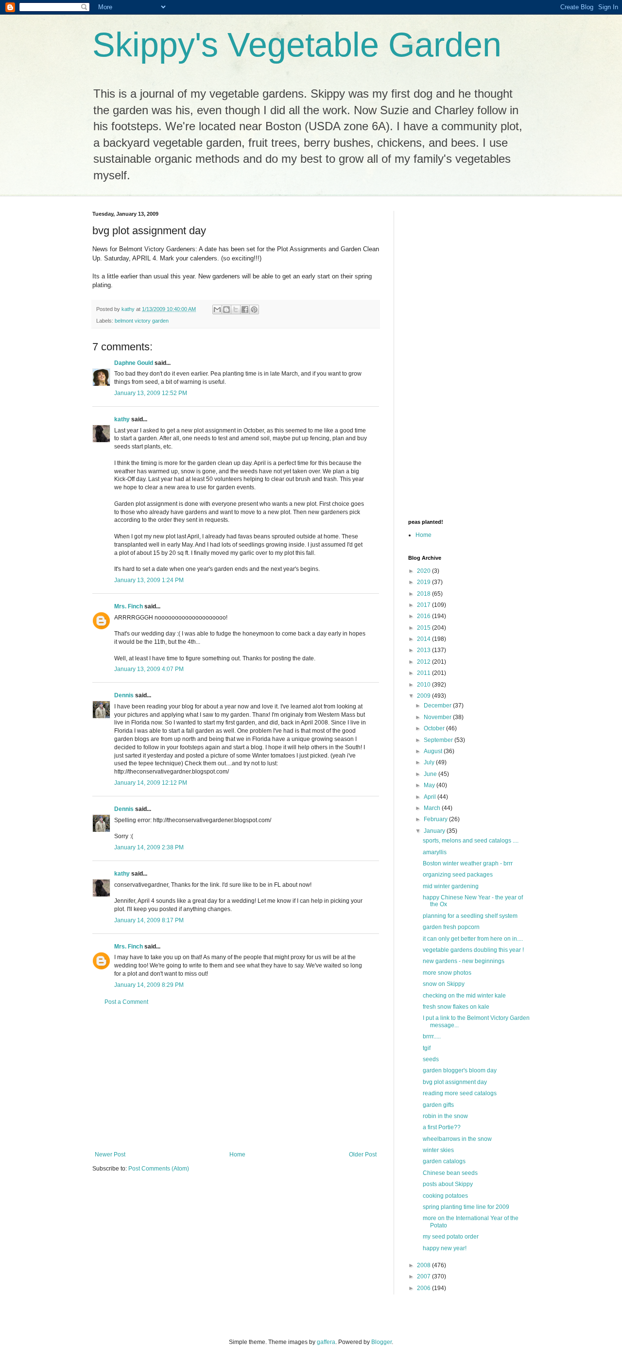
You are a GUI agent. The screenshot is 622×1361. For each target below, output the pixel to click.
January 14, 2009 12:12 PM (150, 782)
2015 (424, 627)
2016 (424, 616)
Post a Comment (126, 1002)
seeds (431, 1059)
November (438, 717)
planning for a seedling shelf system (470, 916)
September (439, 740)
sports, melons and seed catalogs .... (470, 840)
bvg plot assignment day (455, 1082)
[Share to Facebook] (245, 309)
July (430, 762)
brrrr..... (432, 1036)
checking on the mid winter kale (464, 995)
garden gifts (438, 1105)
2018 (424, 593)
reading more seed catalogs (460, 1093)
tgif (427, 1048)
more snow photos (447, 972)
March (433, 808)
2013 (424, 650)
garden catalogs (444, 1161)
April (430, 796)
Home (237, 1154)
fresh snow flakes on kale (456, 1006)
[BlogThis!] (226, 309)
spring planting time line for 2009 (466, 1207)
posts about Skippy (448, 1184)
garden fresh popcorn (451, 927)
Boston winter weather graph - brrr (468, 863)
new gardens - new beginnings (463, 961)
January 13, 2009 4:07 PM (149, 669)
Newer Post (110, 1154)
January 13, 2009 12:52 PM (150, 393)
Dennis (124, 695)
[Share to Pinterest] (254, 309)
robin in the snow (445, 1116)
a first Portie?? (442, 1127)
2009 (424, 695)
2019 (424, 582)
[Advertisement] (236, 1078)
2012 (424, 661)
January (435, 830)
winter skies (438, 1150)
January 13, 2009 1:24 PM (149, 580)
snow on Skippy (444, 984)
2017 (424, 605)
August (434, 751)
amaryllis (435, 852)
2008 (424, 1265)
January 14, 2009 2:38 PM (149, 847)
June (431, 774)
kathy (122, 419)
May (430, 785)
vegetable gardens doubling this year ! (473, 950)
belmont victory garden (142, 321)
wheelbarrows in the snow (457, 1139)
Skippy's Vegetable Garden (296, 45)
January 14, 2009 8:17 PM (149, 920)
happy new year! (444, 1248)
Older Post (363, 1154)
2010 (424, 684)
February (436, 819)
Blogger (381, 1342)
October (435, 728)
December (438, 705)
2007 (424, 1276)
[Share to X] (236, 309)
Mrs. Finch (128, 606)
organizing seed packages (458, 874)
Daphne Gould (133, 363)
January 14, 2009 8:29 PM (149, 985)
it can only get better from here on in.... (473, 938)
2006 (424, 1288)
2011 (424, 673)
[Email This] (217, 309)
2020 (424, 571)
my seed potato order (451, 1236)
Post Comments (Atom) (158, 1168)
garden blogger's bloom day (460, 1070)
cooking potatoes (445, 1195)
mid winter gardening (451, 886)
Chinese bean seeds (450, 1173)
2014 (424, 639)
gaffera (326, 1342)
